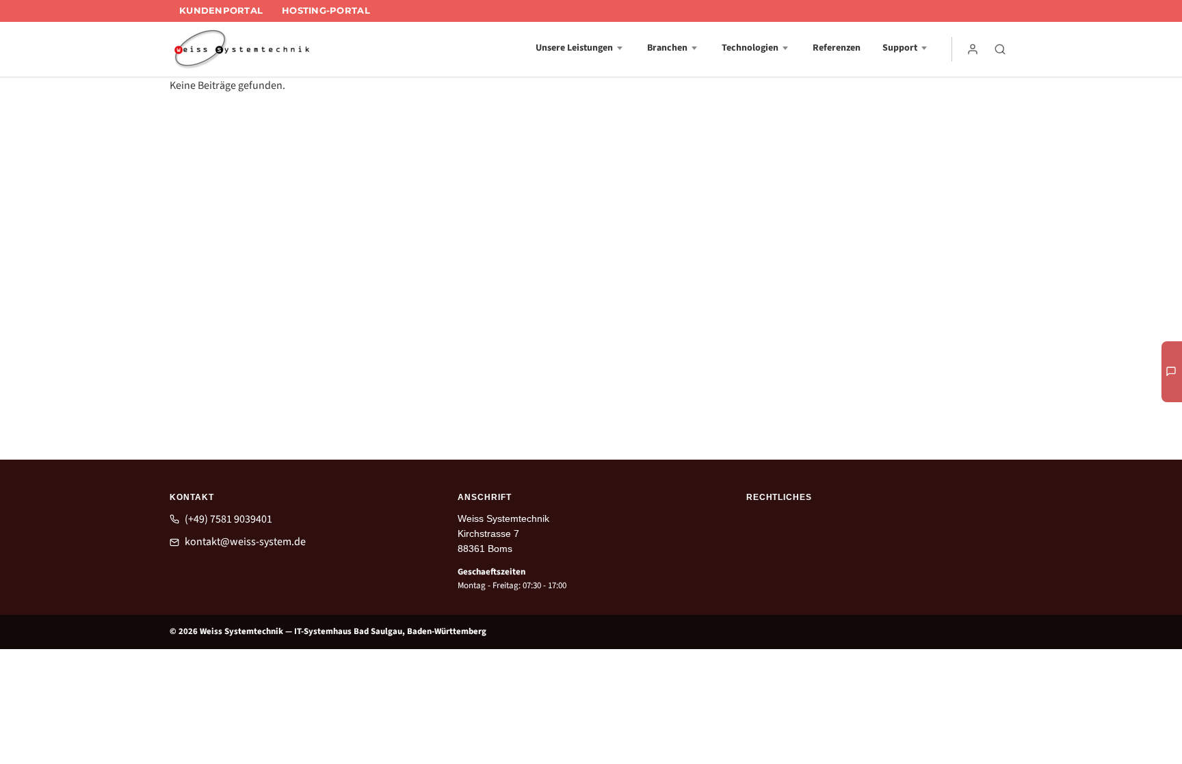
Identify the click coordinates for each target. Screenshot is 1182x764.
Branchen (667, 48)
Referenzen (837, 48)
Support (899, 48)
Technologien (750, 48)
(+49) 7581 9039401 (228, 519)
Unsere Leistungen (574, 48)
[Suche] (1000, 49)
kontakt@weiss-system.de (245, 541)
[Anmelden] (972, 49)
